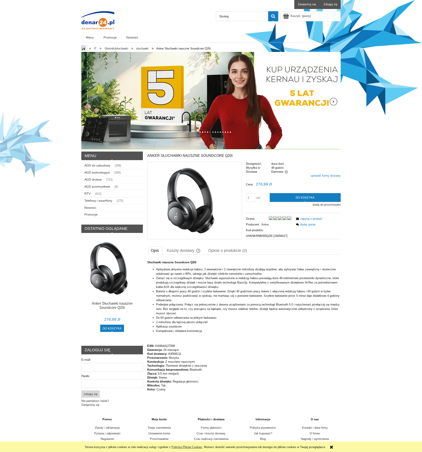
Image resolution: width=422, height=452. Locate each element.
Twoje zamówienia (159, 427)
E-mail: (86, 359)
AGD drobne (93, 179)
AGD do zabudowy (97, 165)
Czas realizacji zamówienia (211, 439)
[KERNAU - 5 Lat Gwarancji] (211, 100)
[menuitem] (90, 37)
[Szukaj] (273, 16)
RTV (87, 193)
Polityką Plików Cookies (186, 447)
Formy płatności (211, 427)
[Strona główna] (97, 19)
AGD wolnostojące (97, 172)
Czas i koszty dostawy (211, 433)
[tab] (155, 250)
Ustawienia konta (159, 433)
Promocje (91, 214)
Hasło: (85, 376)
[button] (308, 218)
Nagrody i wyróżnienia (315, 439)
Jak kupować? (263, 433)
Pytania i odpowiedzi (107, 433)
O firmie (315, 433)
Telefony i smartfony (98, 200)
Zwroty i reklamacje (107, 427)
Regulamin (107, 439)
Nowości (90, 207)
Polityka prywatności (263, 427)
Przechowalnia (159, 439)
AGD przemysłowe (97, 186)
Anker (265, 224)
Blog (263, 439)
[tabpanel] (244, 326)
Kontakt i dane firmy (315, 427)
